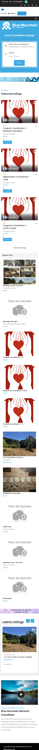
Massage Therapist (10, 321)
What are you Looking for (19, 44)
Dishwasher (7, 598)
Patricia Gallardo (12, 120)
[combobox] (20, 56)
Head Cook (7, 527)
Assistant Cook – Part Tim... (13, 562)
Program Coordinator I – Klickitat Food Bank (15, 129)
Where (11, 53)
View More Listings (19, 248)
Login (5, 13)
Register (13, 13)
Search (19, 63)
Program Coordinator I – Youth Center (15, 227)
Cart (10, 2)
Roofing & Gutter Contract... (13, 285)
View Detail (7, 142)
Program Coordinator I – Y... (13, 424)
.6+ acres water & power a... (13, 457)
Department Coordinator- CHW (16, 178)
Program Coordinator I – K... (13, 357)
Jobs (4, 126)
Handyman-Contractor (11, 493)
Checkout (5, 2)
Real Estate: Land (9, 655)
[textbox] (17, 56)
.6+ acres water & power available (18, 657)
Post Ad (22, 13)
